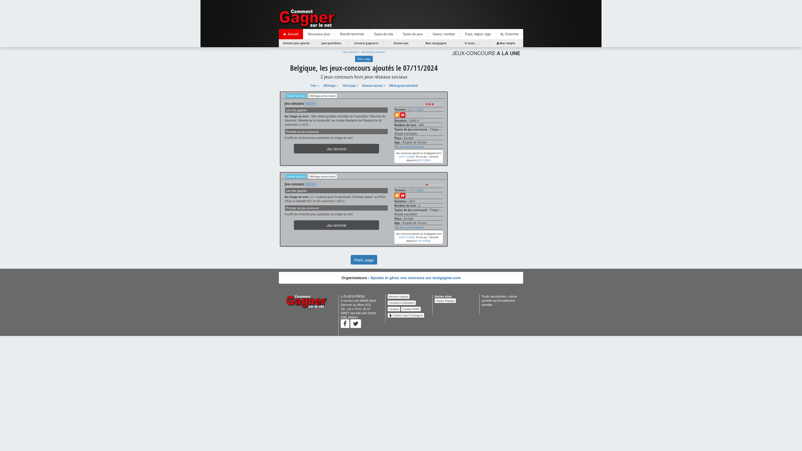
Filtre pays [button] (349, 85)
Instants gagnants (366, 43)
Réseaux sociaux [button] (372, 85)
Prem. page (364, 59)
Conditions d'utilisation (402, 302)
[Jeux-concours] (308, 18)
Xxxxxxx (311, 103)
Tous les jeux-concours (373, 51)
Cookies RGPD (411, 309)
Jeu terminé (336, 148)
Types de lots (383, 34)
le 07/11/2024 (407, 156)
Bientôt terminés (352, 34)
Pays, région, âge (478, 34)
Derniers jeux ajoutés (296, 43)
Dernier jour (401, 43)
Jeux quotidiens (331, 43)
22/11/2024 (415, 109)
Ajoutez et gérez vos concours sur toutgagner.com (415, 277)
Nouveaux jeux (319, 34)
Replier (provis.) (296, 96)
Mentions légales (398, 296)
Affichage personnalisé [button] (403, 85)
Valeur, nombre (444, 34)
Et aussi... (471, 43)
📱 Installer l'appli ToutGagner (406, 315)
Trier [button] (313, 85)
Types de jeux (412, 34)
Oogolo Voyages (445, 300)
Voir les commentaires (409, 146)
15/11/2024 (415, 190)
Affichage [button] (330, 85)
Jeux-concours (350, 51)
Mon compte (507, 43)
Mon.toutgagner (436, 43)
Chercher (511, 34)
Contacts (394, 309)
